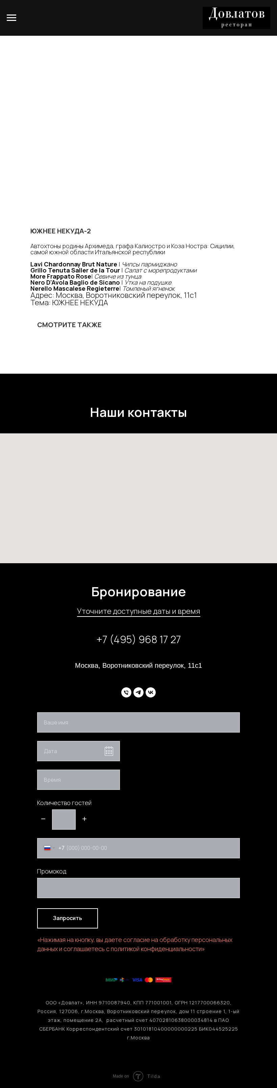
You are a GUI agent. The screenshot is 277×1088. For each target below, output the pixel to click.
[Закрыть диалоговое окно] (266, 10)
